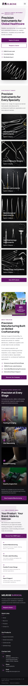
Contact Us (6, 626)
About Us (5, 620)
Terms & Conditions (14, 683)
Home (4, 617)
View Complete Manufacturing (14, 498)
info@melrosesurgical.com (13, 671)
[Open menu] (25, 3)
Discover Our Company (14, 377)
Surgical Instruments (8, 636)
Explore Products (14, 40)
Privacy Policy (5, 683)
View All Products (14, 280)
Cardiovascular (6, 642)
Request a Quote (14, 45)
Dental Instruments (8, 639)
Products (5, 623)
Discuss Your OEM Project (14, 536)
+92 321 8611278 (10, 666)
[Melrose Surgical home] (9, 4)
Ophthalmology (7, 645)
